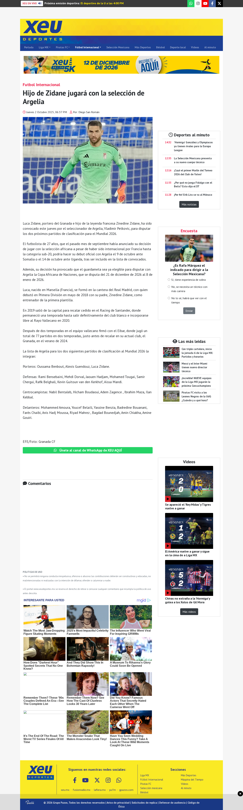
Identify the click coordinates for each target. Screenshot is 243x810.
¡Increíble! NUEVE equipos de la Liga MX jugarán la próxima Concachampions (197, 381)
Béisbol (160, 47)
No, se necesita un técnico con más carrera (189, 289)
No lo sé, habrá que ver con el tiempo (189, 300)
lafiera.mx (100, 790)
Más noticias (189, 204)
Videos (195, 47)
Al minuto (210, 47)
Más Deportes (143, 47)
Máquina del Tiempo (192, 779)
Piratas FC (62, 47)
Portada (28, 47)
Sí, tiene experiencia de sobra (188, 279)
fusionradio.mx (81, 790)
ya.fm (112, 790)
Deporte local (178, 47)
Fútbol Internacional (87, 47)
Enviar (189, 310)
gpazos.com (126, 790)
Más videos (189, 611)
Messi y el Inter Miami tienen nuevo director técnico (194, 367)
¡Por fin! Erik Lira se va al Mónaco (193, 194)
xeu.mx (65, 790)
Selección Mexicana (117, 47)
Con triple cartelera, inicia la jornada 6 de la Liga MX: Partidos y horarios (197, 352)
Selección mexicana (151, 788)
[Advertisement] (88, 531)
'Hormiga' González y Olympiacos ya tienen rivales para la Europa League (193, 146)
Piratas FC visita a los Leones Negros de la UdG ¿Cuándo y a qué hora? (196, 396)
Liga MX (43, 47)
